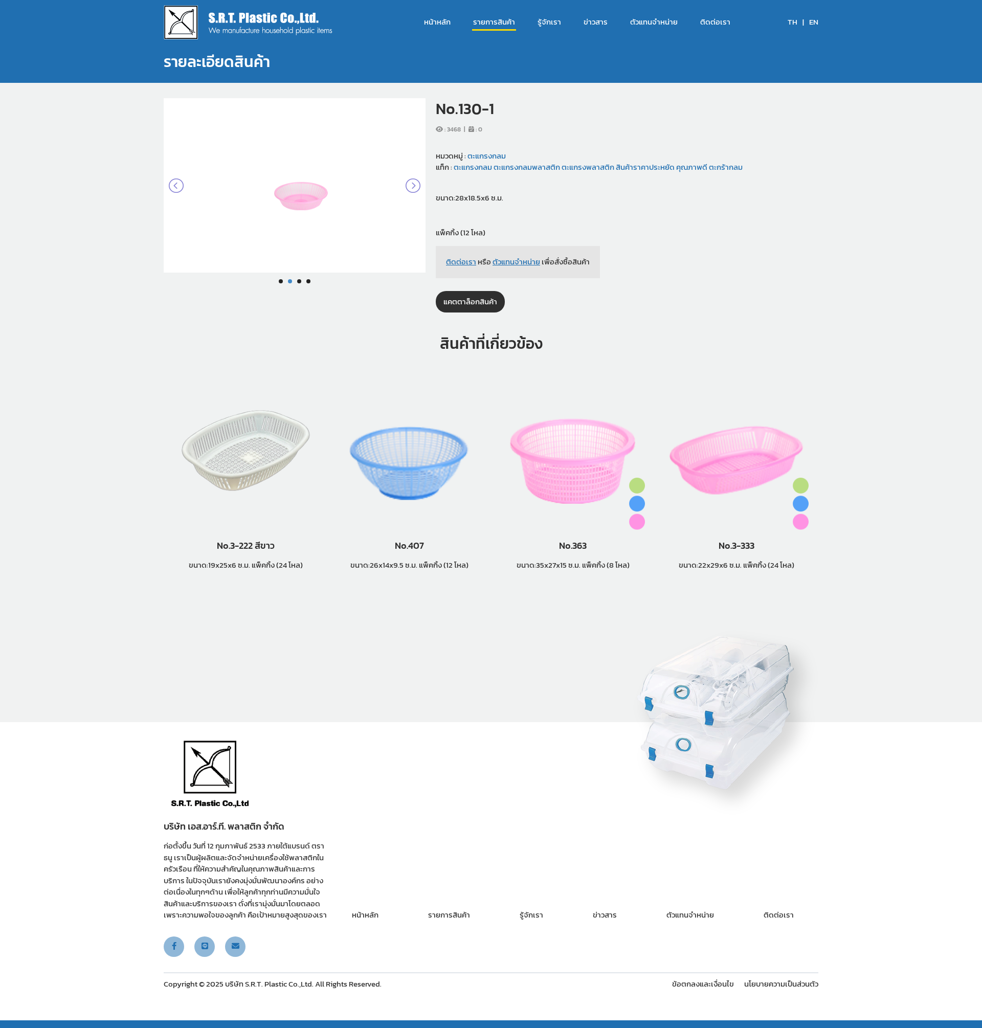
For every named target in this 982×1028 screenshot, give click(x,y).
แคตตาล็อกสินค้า (470, 301)
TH (792, 22)
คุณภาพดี (691, 167)
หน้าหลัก (437, 22)
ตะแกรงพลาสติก (587, 167)
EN (813, 22)
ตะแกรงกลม (486, 156)
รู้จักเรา (549, 22)
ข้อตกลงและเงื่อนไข (703, 984)
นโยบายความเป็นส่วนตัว (781, 984)
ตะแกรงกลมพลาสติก (526, 167)
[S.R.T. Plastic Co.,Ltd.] (248, 22)
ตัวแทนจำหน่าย (654, 22)
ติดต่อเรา (715, 22)
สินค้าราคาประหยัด (644, 167)
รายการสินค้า (494, 22)
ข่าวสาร (596, 22)
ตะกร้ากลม (725, 167)
